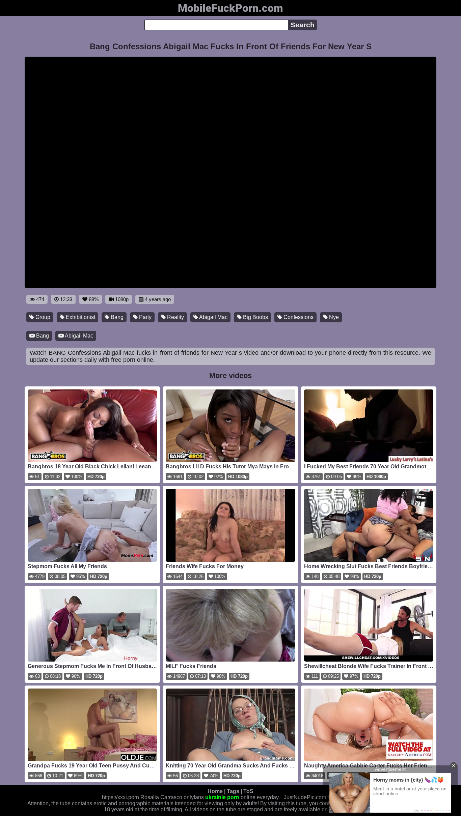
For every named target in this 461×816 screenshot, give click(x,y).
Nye (333, 317)
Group (42, 317)
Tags (233, 791)
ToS (248, 791)
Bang (116, 317)
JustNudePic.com (305, 797)
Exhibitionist (79, 317)
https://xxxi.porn (120, 797)
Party (145, 317)
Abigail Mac (212, 317)
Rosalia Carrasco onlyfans (172, 797)
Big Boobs (255, 317)
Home (215, 791)
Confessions (298, 317)
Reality (175, 317)
